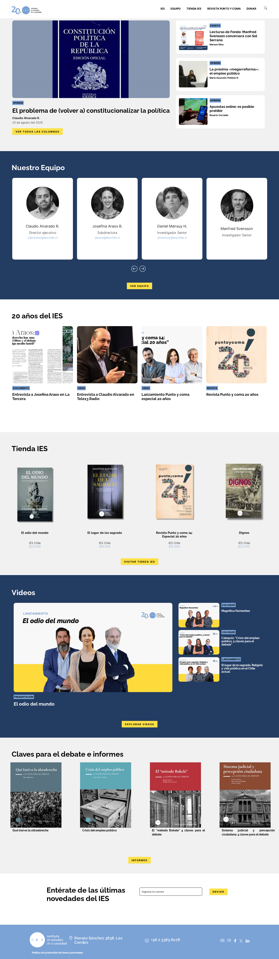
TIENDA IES (193, 8)
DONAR (251, 8)
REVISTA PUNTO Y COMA (224, 8)
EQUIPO (176, 8)
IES (163, 8)
